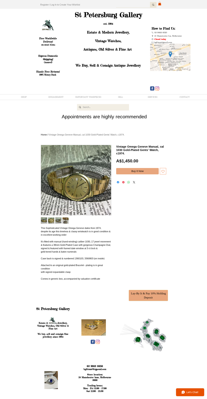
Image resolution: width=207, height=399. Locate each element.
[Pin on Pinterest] (123, 182)
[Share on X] (134, 182)
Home (44, 135)
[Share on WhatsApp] (128, 182)
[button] (159, 3)
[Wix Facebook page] (152, 88)
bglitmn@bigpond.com (95, 369)
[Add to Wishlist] (163, 171)
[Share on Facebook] (118, 182)
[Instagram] (157, 88)
